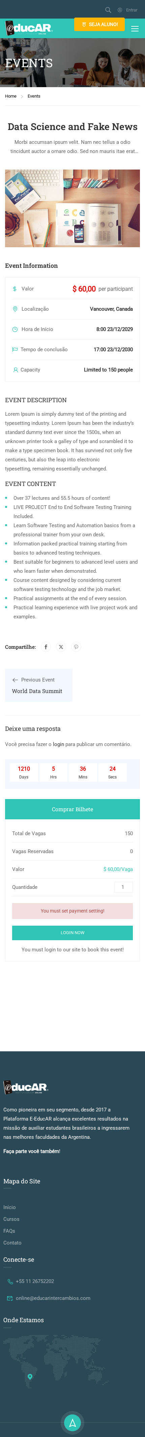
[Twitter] (61, 647)
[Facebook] (46, 647)
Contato (12, 1243)
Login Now (73, 932)
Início (9, 1207)
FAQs (9, 1231)
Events (34, 96)
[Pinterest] (76, 647)
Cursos (11, 1219)
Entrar (131, 9)
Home (11, 96)
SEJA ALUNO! (103, 24)
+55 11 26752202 (35, 1281)
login (58, 744)
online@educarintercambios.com (53, 1298)
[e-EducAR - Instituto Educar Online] (29, 28)
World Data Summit (37, 690)
